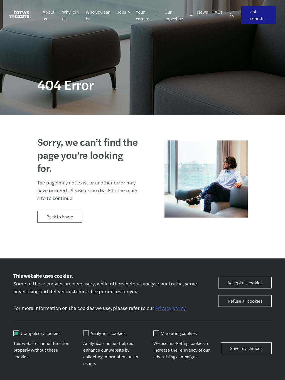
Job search (256, 14)
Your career (142, 15)
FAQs (217, 12)
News (202, 12)
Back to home (59, 216)
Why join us (70, 15)
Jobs (121, 12)
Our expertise (173, 15)
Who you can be (98, 15)
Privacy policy (170, 307)
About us (49, 15)
